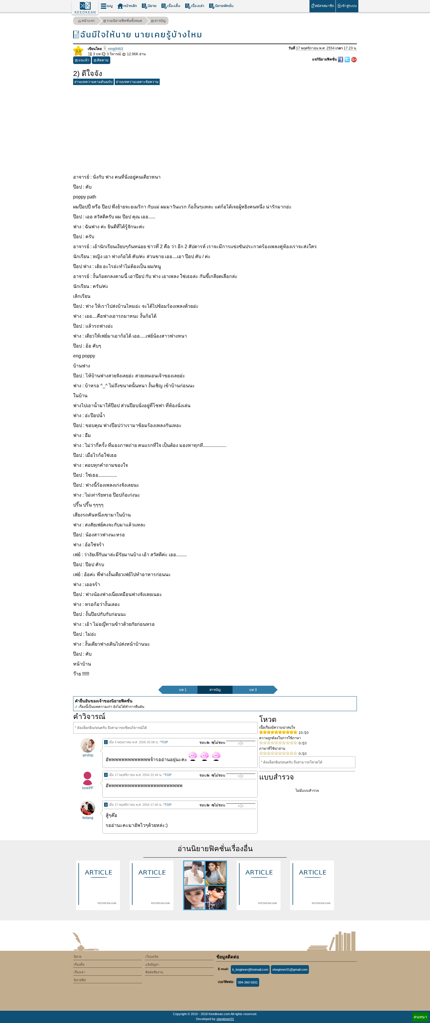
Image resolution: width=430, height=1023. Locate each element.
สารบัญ (160, 21)
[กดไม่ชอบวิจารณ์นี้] (218, 742)
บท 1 (183, 690)
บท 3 (253, 690)
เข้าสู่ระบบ (349, 6)
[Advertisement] (215, 128)
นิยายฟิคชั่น (224, 5)
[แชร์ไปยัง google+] (354, 59)
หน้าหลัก (130, 5)
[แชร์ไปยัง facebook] (341, 59)
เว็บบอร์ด (151, 956)
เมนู (110, 5)
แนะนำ (83, 60)
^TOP (164, 742)
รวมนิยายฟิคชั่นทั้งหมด (124, 21)
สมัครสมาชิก (324, 6)
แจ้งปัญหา (152, 964)
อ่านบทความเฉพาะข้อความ (137, 82)
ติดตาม (103, 60)
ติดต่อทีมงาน (154, 972)
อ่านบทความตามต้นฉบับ (93, 82)
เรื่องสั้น (173, 5)
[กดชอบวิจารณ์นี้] (203, 742)
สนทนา (420, 1017)
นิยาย (152, 5)
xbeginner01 (225, 1019)
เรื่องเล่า (197, 5)
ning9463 (115, 49)
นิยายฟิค (80, 980)
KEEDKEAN (85, 12)
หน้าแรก (88, 21)
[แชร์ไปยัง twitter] (347, 59)
